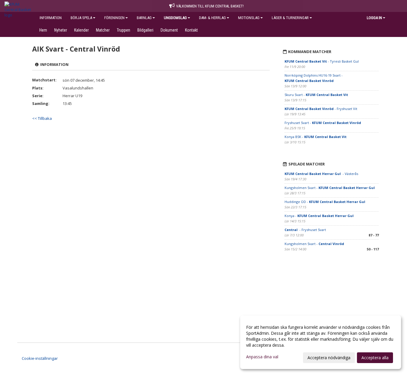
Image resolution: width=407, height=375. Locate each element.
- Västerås (321, 173)
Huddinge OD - (325, 201)
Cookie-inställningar (40, 358)
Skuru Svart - (316, 94)
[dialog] (320, 342)
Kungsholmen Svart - (330, 187)
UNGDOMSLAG (175, 18)
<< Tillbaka (42, 118)
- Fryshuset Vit (321, 108)
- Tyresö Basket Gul (322, 61)
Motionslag (249, 18)
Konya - (320, 215)
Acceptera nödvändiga (328, 357)
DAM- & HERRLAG (212, 18)
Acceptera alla (375, 357)
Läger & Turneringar (290, 18)
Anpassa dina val (262, 356)
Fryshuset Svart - (323, 122)
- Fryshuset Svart (305, 229)
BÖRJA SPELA (81, 18)
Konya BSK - (316, 136)
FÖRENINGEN (114, 18)
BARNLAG (144, 18)
